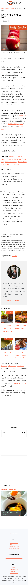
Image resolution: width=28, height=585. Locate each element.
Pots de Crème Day (8, 489)
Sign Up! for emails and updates (14, 558)
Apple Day (18, 156)
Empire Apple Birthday (9, 159)
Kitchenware (14, 571)
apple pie (22, 116)
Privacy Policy (14, 544)
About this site (14, 543)
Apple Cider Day (11, 162)
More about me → (14, 301)
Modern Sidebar (20, 383)
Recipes (14, 567)
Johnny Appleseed (12, 164)
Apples (11, 156)
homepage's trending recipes (12, 366)
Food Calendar (10, 8)
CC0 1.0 (14, 54)
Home (3, 8)
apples (3, 72)
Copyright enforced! (14, 546)
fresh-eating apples (15, 124)
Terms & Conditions (14, 548)
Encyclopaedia (14, 569)
